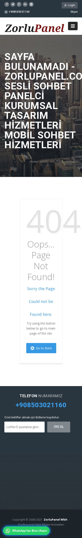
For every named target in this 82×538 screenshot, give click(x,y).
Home (34, 161)
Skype (74, 11)
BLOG (44, 161)
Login (70, 5)
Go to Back (43, 348)
